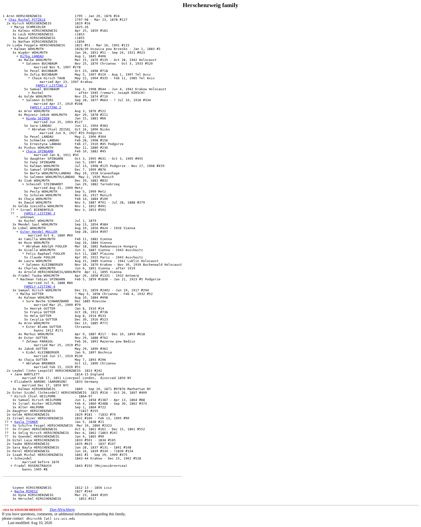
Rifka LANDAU (32, 56)
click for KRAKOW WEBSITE (22, 510)
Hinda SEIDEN (37, 118)
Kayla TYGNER (26, 422)
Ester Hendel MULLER (38, 232)
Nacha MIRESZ (26, 491)
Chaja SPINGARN (39, 151)
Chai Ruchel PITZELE (27, 19)
